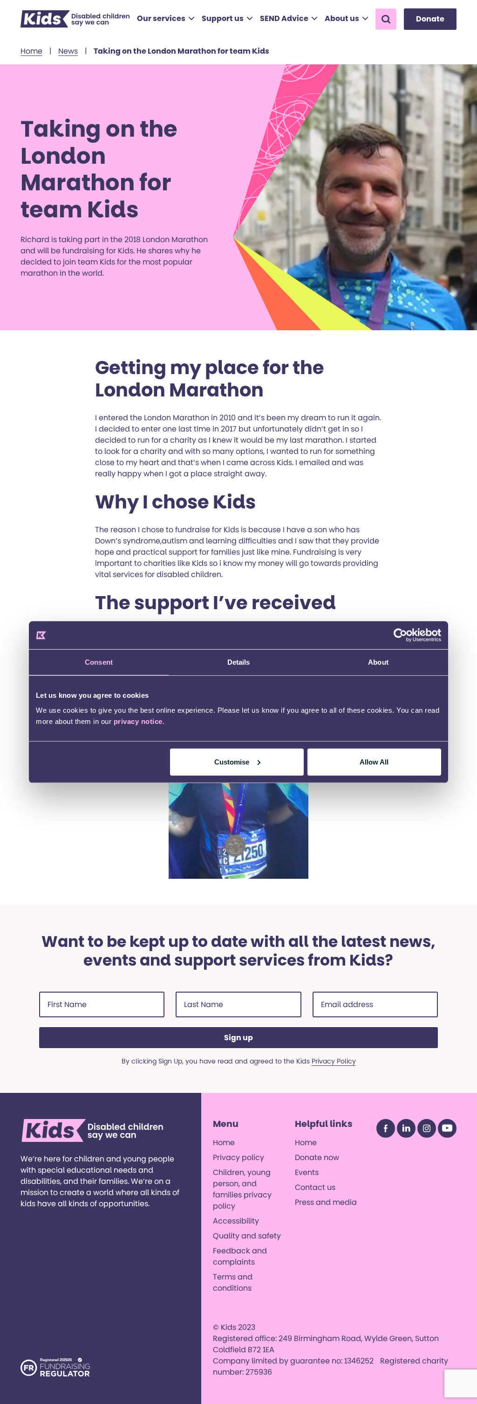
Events (307, 1172)
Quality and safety (247, 1235)
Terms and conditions (232, 1282)
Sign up (238, 1037)
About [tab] (378, 662)
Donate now (317, 1157)
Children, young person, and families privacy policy (242, 1189)
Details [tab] (238, 662)
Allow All (374, 761)
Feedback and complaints (240, 1256)
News (68, 51)
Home (31, 51)
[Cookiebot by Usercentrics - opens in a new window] (400, 635)
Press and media (326, 1202)
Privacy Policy (334, 1061)
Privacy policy (238, 1157)
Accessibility (236, 1221)
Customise (231, 761)
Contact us (315, 1187)
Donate (430, 19)
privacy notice (138, 721)
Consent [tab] (99, 662)
